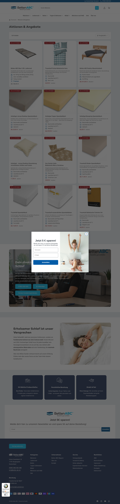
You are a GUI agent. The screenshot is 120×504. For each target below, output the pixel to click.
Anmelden (46, 262)
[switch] (6, 495)
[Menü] (9, 484)
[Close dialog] (86, 233)
